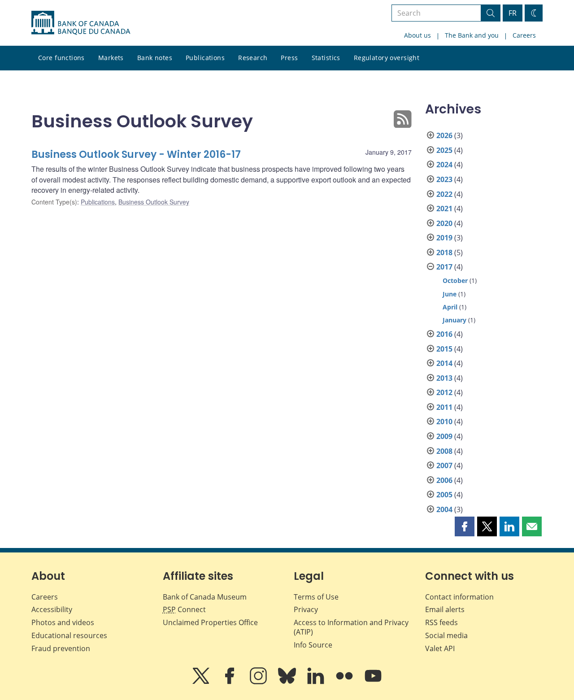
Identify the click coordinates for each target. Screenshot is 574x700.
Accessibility (51, 609)
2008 (444, 451)
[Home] (80, 23)
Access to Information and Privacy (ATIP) (351, 627)
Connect (184, 609)
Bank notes (154, 57)
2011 (444, 407)
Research (252, 57)
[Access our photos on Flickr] (345, 682)
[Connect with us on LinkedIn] (316, 682)
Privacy (306, 609)
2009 (444, 436)
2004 (444, 509)
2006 (444, 480)
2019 (444, 238)
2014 (444, 363)
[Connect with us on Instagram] (259, 682)
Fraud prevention (60, 648)
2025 (444, 150)
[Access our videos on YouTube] (373, 682)
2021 (444, 208)
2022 (444, 194)
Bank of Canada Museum (205, 597)
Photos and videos (62, 622)
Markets (111, 57)
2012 (444, 392)
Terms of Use (316, 597)
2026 (444, 135)
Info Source (313, 645)
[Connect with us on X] (201, 682)
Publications (205, 57)
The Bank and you (472, 35)
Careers (524, 35)
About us (417, 35)
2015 (444, 349)
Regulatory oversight (386, 57)
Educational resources (69, 635)
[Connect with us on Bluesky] (288, 682)
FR (513, 13)
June (450, 294)
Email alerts (445, 609)
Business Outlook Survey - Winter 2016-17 (136, 154)
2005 (444, 495)
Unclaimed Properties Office (210, 622)
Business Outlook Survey (153, 201)
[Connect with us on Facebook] (230, 682)
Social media (446, 635)
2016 (444, 334)
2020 (444, 223)
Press (289, 57)
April (450, 307)
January (454, 320)
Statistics (326, 57)
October (455, 280)
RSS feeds (441, 622)
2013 (444, 378)
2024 (444, 165)
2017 (444, 267)
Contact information (459, 597)
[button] (464, 526)
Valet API (440, 648)
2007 (444, 465)
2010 (444, 421)
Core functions (61, 57)
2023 (444, 179)
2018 (444, 252)
